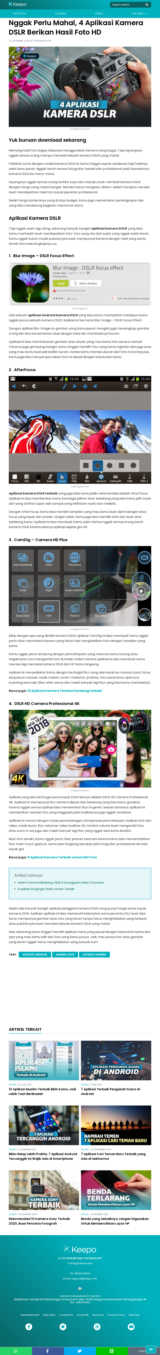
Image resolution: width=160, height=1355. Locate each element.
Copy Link (144, 1351)
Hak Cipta (49, 1315)
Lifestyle (19, 13)
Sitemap (134, 1315)
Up (151, 1349)
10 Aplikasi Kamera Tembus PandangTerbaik (65, 691)
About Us (98, 1315)
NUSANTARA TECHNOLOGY (84, 1258)
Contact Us (66, 1315)
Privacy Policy (116, 1315)
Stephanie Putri (43, 40)
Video (99, 13)
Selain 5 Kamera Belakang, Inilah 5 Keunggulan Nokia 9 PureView (61, 883)
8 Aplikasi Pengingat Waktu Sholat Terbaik (46, 889)
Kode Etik (83, 1315)
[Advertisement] (80, 994)
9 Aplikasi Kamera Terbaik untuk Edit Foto (62, 857)
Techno (60, 13)
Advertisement (29, 1315)
